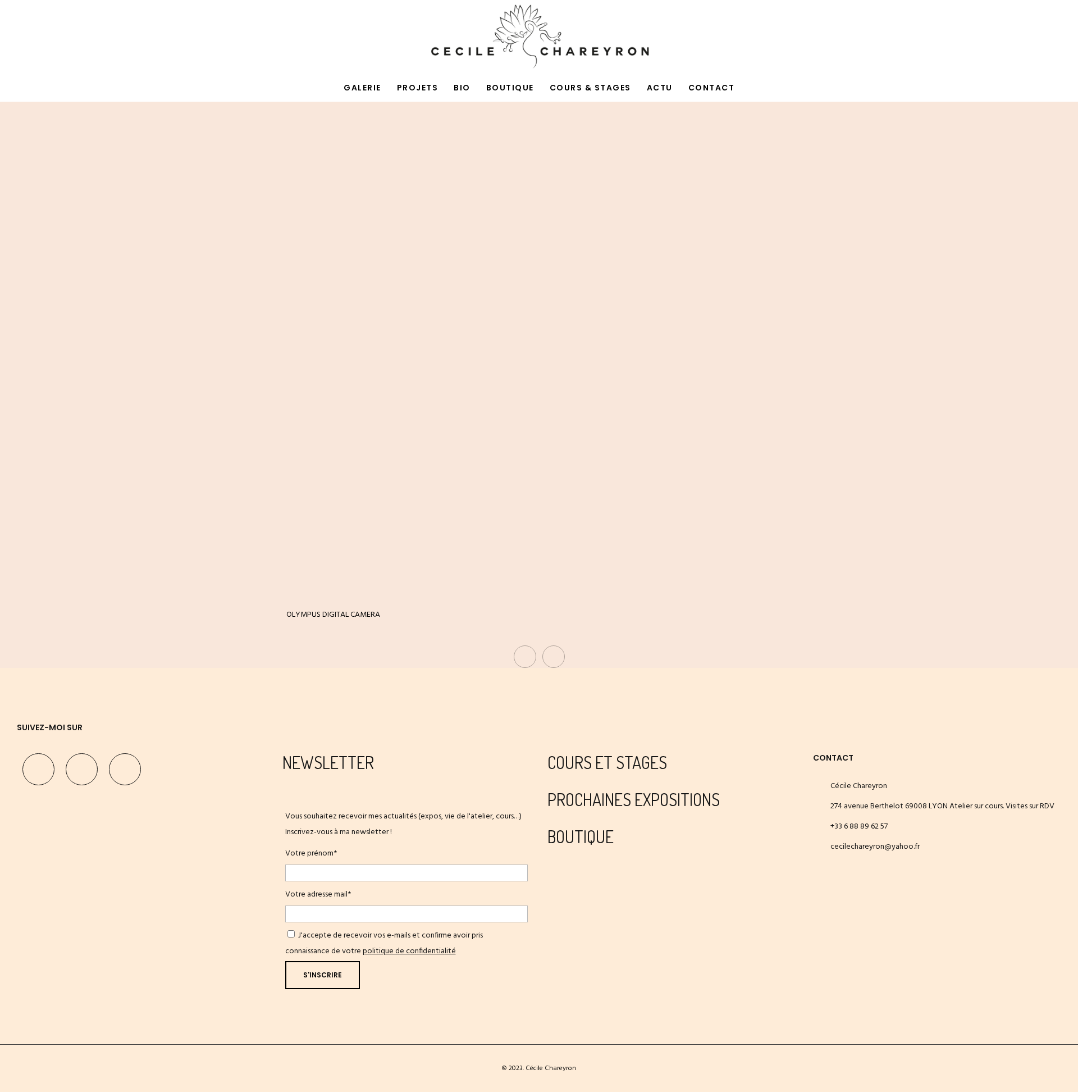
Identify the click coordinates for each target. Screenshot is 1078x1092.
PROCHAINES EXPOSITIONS (633, 799)
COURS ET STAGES (607, 762)
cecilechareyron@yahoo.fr (875, 846)
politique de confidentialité (409, 951)
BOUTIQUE (580, 836)
